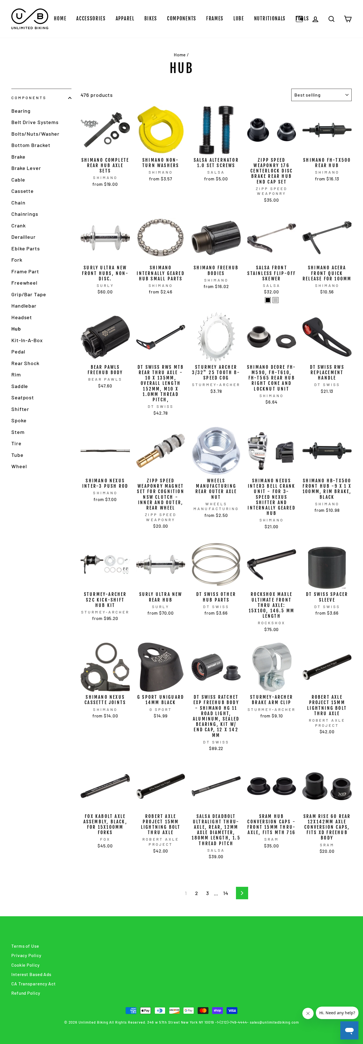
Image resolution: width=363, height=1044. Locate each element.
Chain (18, 202)
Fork (16, 260)
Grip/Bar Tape (28, 294)
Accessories (91, 19)
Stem (18, 432)
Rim (16, 374)
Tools (302, 19)
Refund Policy (25, 993)
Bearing (21, 111)
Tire (16, 443)
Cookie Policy (25, 965)
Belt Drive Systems (35, 122)
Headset (21, 317)
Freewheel (24, 283)
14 (225, 893)
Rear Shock (25, 363)
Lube (238, 19)
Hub (16, 328)
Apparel (125, 19)
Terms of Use (25, 946)
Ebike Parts (25, 248)
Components (181, 19)
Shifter (20, 409)
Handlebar (24, 305)
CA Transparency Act (33, 983)
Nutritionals (270, 19)
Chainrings (24, 214)
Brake (18, 157)
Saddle (19, 386)
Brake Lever (26, 168)
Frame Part (25, 271)
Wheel (19, 466)
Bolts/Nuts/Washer (35, 134)
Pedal (18, 351)
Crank (18, 225)
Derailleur (23, 237)
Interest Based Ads (31, 974)
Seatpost (22, 397)
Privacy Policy (26, 955)
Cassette (22, 191)
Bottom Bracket (30, 145)
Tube (17, 455)
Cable (18, 179)
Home (60, 19)
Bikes (150, 19)
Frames (214, 19)
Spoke (19, 420)
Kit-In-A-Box (27, 340)
